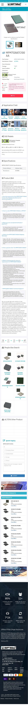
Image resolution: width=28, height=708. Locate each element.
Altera (16, 667)
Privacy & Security (8, 698)
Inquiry (16, 669)
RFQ (13, 95)
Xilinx (9, 671)
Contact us (10, 669)
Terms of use (16, 698)
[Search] (25, 4)
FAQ (3, 669)
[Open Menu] (2, 4)
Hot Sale (22, 667)
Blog (3, 671)
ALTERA (16, 61)
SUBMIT (14, 475)
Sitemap (2, 698)
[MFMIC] (8, 647)
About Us (10, 667)
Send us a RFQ (4, 641)
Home (3, 667)
